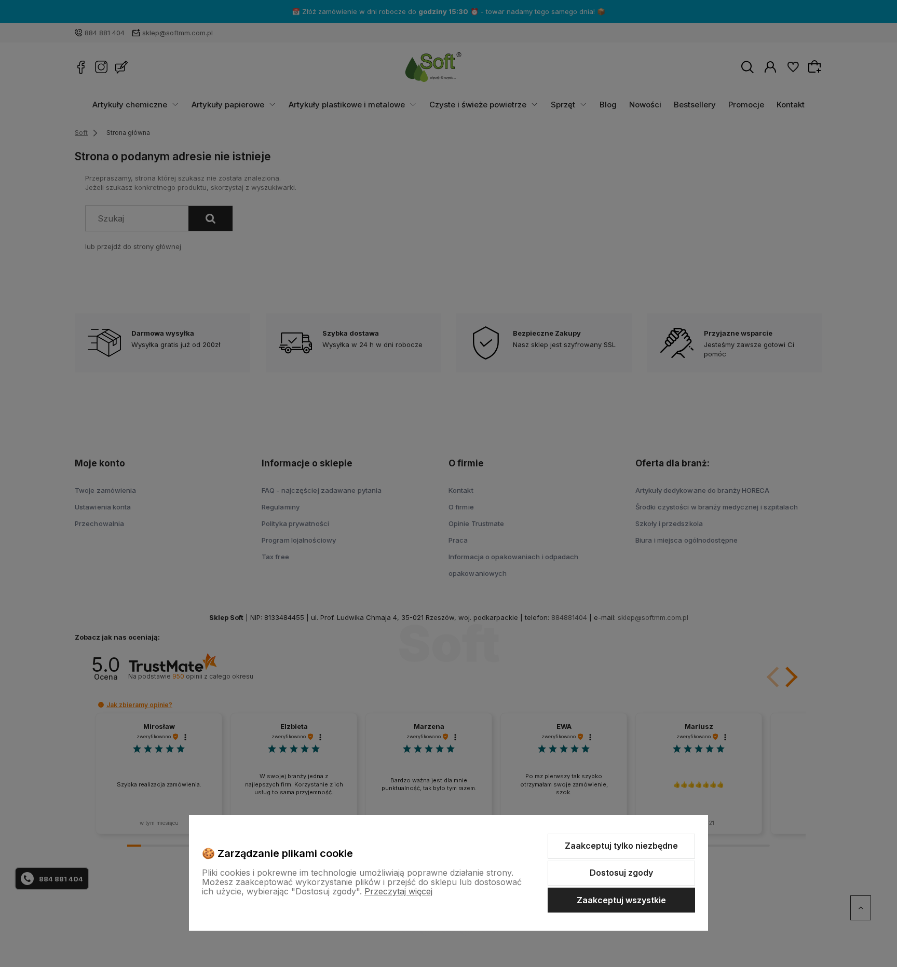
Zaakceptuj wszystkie (621, 900)
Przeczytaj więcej (398, 891)
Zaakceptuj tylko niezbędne (621, 845)
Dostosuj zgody (621, 872)
